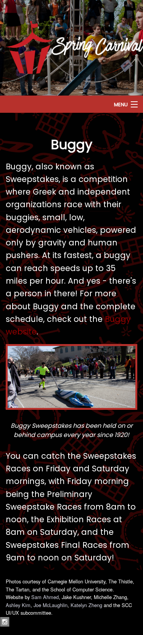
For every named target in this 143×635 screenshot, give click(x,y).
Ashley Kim (18, 605)
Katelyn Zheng (86, 605)
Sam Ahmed (45, 597)
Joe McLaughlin (50, 605)
